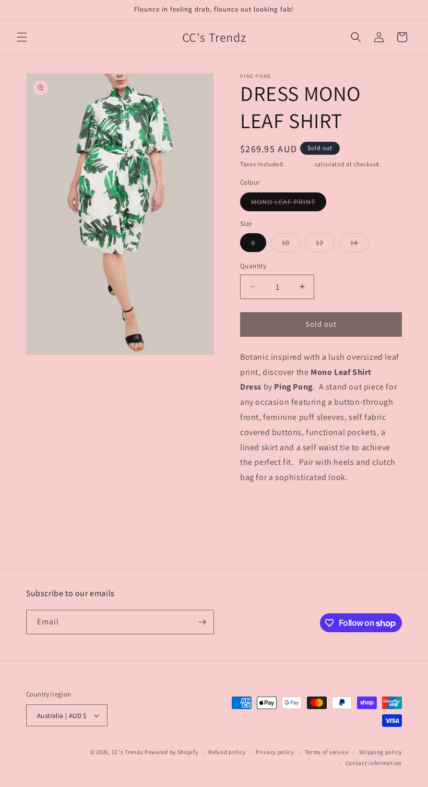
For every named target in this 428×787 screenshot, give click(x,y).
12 (325, 244)
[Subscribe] (202, 622)
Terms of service (327, 752)
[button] (21, 37)
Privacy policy (275, 752)
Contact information (374, 763)
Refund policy (226, 752)
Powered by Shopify (171, 752)
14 (359, 244)
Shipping (300, 164)
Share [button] (260, 509)
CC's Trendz (128, 752)
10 (291, 244)
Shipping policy (380, 752)
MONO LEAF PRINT (288, 204)
